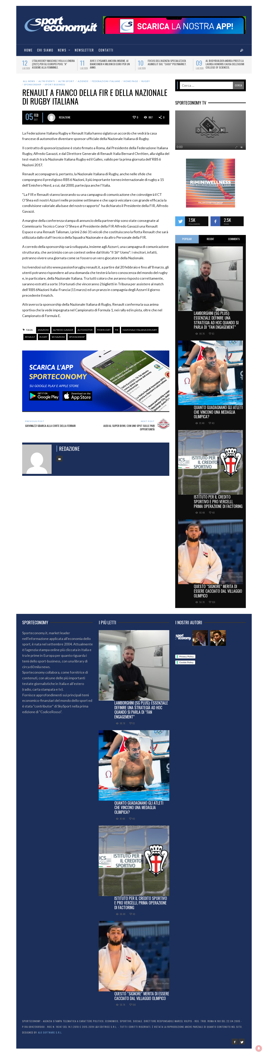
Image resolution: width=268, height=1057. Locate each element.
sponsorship (77, 339)
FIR (116, 332)
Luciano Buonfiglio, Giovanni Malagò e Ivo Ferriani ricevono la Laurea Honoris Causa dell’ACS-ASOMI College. (53, 65)
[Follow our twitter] (180, 224)
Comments (234, 242)
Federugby (104, 332)
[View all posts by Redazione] (51, 120)
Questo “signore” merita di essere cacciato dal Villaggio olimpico (218, 593)
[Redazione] (183, 641)
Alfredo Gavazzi (63, 332)
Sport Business (55, 87)
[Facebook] (235, 1044)
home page (131, 84)
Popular (187, 242)
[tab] (187, 242)
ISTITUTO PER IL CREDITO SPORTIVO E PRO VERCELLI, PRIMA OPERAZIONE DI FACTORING (218, 504)
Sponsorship (32, 87)
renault (30, 339)
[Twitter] (242, 1044)
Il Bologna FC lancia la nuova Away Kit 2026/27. (110, 62)
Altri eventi (46, 84)
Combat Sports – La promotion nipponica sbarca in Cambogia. (224, 62)
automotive (85, 332)
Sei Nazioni (58, 339)
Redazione (64, 120)
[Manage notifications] (259, 1048)
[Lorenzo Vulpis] (218, 641)
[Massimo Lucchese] (200, 641)
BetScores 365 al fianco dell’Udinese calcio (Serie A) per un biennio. (168, 64)
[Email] (59, 461)
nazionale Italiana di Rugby (140, 332)
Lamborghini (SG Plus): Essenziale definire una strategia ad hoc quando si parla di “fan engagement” (216, 323)
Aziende (83, 84)
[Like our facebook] (215, 224)
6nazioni (43, 332)
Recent (210, 242)
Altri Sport (66, 84)
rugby (43, 339)
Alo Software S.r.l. (50, 1035)
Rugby (145, 84)
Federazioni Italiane (106, 84)
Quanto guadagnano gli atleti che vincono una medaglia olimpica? (218, 414)
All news (29, 84)
